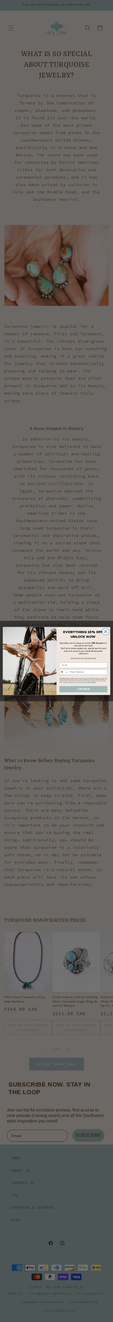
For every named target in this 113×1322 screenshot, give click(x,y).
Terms (94, 682)
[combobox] (64, 672)
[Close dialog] (105, 631)
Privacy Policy (87, 682)
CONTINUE (83, 689)
